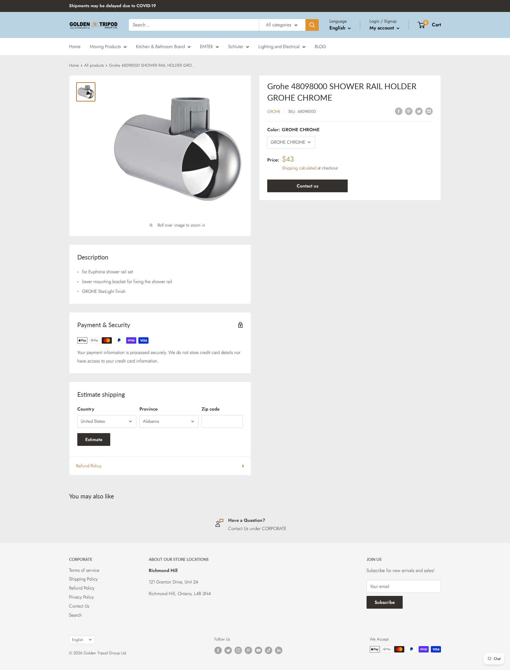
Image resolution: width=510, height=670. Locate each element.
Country (85, 409)
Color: (293, 129)
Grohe (273, 111)
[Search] (312, 25)
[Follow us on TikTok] (268, 650)
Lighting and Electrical (279, 46)
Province (148, 409)
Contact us (307, 186)
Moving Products (105, 46)
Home (74, 46)
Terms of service (84, 570)
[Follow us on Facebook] (218, 650)
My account (382, 27)
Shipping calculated (299, 168)
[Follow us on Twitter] (228, 650)
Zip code (210, 409)
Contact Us (79, 606)
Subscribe (385, 602)
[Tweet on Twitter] (419, 111)
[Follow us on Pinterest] (248, 650)
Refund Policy (88, 466)
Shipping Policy (83, 579)
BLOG (320, 46)
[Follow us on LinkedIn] (278, 650)
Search (75, 615)
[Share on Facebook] (398, 111)
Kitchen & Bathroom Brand (160, 46)
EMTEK (206, 46)
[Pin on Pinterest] (409, 111)
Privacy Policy (81, 597)
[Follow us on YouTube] (258, 650)
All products (94, 65)
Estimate (93, 439)
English (77, 639)
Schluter (235, 46)
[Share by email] (429, 111)
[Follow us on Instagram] (238, 650)
